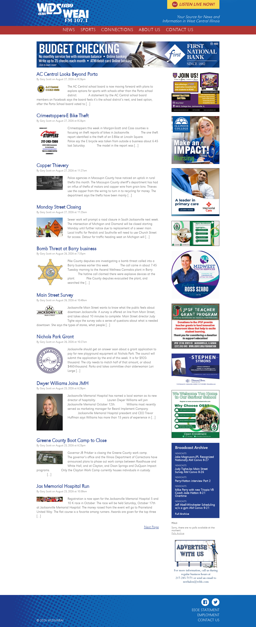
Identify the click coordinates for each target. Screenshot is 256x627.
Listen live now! (197, 4)
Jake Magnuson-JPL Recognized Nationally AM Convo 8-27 (194, 458)
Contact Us (179, 30)
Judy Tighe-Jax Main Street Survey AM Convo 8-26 (191, 470)
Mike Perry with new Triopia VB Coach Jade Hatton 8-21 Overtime (194, 492)
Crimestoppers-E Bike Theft (63, 115)
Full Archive (182, 513)
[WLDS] (63, 21)
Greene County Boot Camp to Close (72, 440)
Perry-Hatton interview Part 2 (193, 481)
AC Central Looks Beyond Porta (67, 74)
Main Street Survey (55, 295)
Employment (208, 615)
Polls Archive (178, 533)
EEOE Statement (205, 610)
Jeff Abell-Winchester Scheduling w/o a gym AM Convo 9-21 (195, 506)
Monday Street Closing (59, 207)
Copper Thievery (52, 165)
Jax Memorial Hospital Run (63, 486)
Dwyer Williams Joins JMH (63, 383)
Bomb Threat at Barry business (66, 248)
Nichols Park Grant (55, 336)
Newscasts (181, 454)
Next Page (151, 527)
